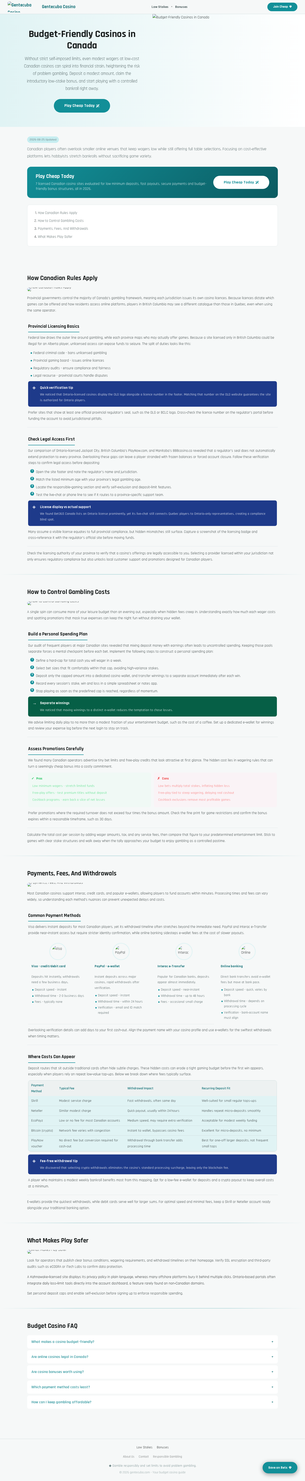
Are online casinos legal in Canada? (59, 1356)
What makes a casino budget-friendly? (62, 1341)
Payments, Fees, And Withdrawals (63, 228)
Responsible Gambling (167, 1457)
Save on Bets (277, 1467)
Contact (144, 1457)
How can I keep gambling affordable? (61, 1402)
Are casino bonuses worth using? (57, 1371)
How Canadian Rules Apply (57, 213)
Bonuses (181, 7)
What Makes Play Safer (55, 236)
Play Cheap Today (79, 105)
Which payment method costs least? (60, 1387)
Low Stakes (160, 7)
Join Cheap (280, 7)
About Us (128, 1457)
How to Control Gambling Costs (61, 220)
